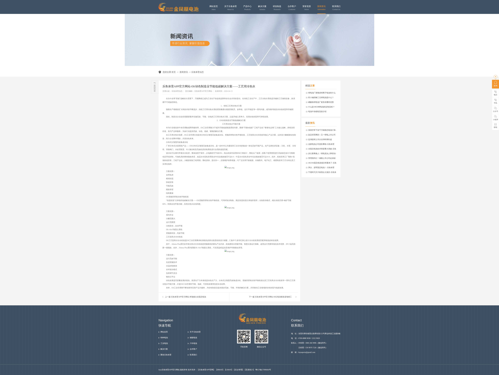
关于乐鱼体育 (230, 7)
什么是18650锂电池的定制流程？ (321, 107)
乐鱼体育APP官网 (206, 370)
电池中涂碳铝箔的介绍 (317, 112)
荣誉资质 (307, 7)
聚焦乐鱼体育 (165, 355)
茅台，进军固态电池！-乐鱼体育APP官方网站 (321, 168)
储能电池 (193, 338)
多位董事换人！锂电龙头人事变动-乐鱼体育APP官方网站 (322, 154)
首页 (174, 72)
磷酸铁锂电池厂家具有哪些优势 (321, 102)
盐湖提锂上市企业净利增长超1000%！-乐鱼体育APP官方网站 (321, 140)
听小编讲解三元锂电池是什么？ (321, 97)
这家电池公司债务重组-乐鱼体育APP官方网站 (321, 145)
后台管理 (238, 370)
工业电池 (164, 343)
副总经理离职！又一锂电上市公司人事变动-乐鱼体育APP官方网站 (322, 135)
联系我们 (336, 7)
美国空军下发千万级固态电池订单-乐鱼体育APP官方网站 (322, 131)
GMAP (228, 370)
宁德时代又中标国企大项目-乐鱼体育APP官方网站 (322, 173)
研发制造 (277, 7)
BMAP (219, 370)
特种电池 (164, 338)
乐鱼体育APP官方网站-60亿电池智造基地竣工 (273, 297)
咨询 (495, 86)
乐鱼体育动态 (197, 72)
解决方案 (262, 7)
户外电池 (193, 343)
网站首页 (213, 7)
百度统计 (249, 370)
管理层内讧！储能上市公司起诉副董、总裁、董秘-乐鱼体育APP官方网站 (322, 159)
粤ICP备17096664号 (263, 370)
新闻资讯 (321, 7)
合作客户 (292, 7)
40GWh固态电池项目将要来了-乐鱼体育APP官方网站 (322, 163)
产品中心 (247, 7)
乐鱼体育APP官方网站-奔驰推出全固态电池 (188, 297)
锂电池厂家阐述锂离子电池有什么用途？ (322, 93)
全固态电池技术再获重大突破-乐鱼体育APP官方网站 (322, 149)
